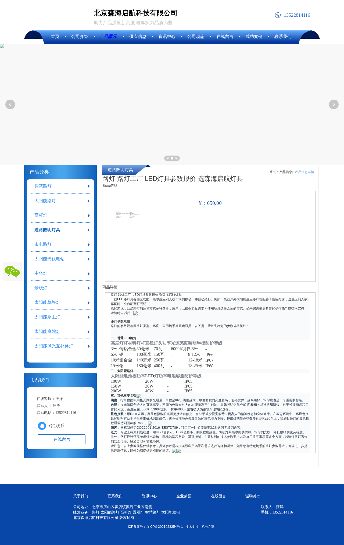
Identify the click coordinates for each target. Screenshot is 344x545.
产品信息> (286, 172)
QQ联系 (56, 425)
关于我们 (80, 496)
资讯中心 (149, 496)
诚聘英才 (252, 496)
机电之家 (208, 527)
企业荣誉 (183, 496)
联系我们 (115, 496)
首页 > (273, 172)
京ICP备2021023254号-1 (164, 527)
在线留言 (218, 496)
